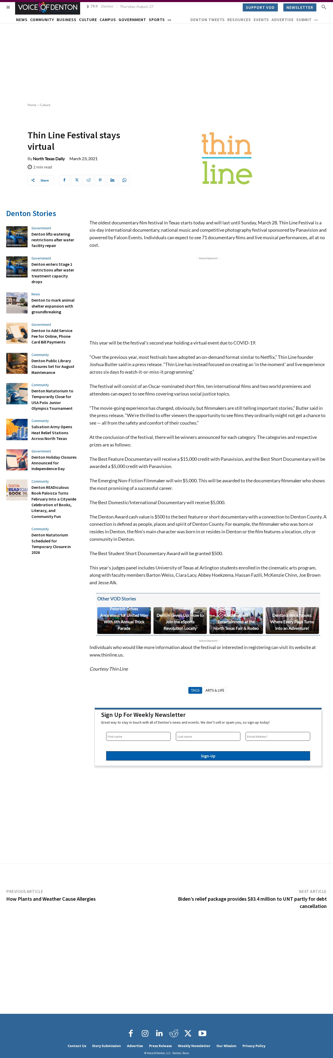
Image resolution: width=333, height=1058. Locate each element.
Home (32, 105)
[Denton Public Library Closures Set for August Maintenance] (17, 363)
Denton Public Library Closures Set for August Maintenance (52, 366)
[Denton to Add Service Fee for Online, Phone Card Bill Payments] (17, 333)
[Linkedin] (112, 180)
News (35, 294)
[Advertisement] (166, 62)
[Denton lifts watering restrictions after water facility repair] (17, 237)
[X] (76, 180)
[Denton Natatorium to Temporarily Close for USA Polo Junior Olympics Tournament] (17, 393)
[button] (323, 6)
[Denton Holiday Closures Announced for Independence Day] (17, 460)
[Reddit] (174, 1033)
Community (40, 354)
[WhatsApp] (124, 180)
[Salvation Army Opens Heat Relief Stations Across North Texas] (17, 429)
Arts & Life (215, 690)
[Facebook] (64, 180)
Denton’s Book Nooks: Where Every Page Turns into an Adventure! (292, 622)
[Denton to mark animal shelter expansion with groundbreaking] (17, 303)
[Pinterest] (100, 180)
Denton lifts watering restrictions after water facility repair (52, 239)
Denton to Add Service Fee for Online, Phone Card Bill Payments (51, 336)
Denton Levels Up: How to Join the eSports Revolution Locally (180, 622)
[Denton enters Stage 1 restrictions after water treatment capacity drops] (17, 267)
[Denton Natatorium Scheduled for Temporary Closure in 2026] (17, 537)
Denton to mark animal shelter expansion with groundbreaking (52, 305)
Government (41, 228)
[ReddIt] (88, 180)
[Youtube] (202, 1033)
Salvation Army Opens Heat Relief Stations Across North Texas (51, 432)
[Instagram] (145, 1033)
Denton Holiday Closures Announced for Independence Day (53, 463)
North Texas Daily (49, 159)
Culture (45, 105)
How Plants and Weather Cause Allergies (51, 898)
